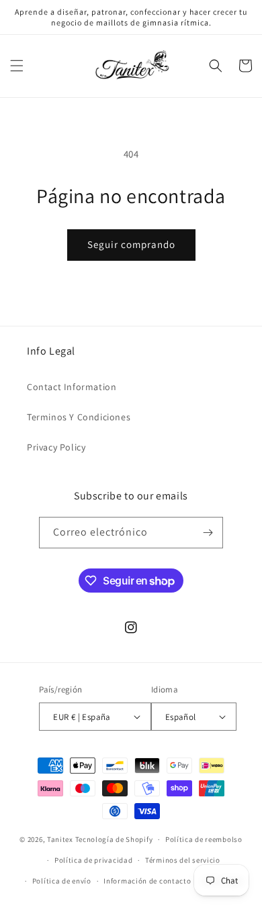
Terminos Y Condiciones (78, 417)
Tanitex (61, 839)
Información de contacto (147, 881)
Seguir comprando (131, 244)
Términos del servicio (182, 860)
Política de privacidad (93, 860)
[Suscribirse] (207, 532)
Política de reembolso (204, 839)
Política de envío (61, 881)
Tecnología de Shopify (114, 839)
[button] (17, 65)
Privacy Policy (56, 447)
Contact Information (71, 387)
